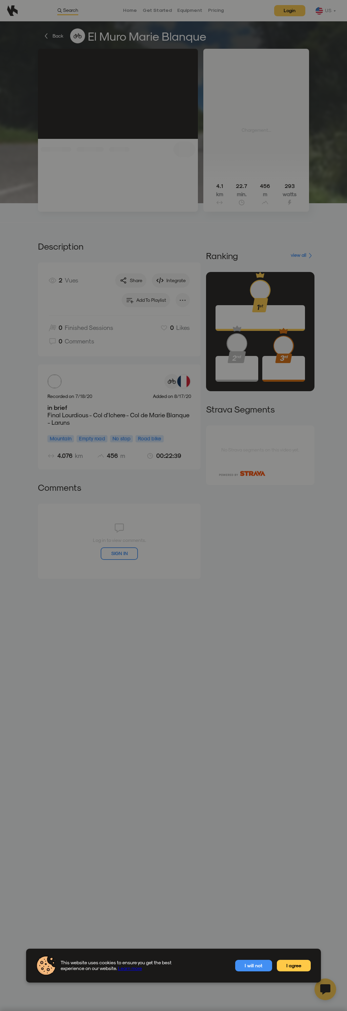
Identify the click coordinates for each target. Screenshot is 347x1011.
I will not (253, 965)
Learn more (130, 968)
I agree (293, 965)
